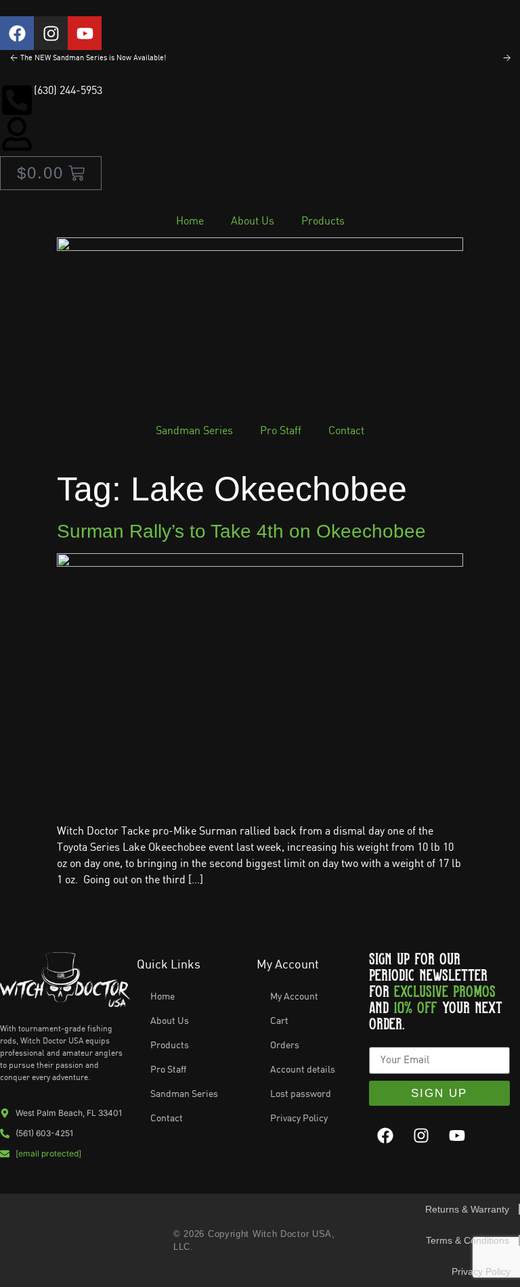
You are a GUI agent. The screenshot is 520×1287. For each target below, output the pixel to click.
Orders (284, 1045)
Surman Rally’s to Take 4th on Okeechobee (241, 531)
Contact (346, 431)
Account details (302, 1070)
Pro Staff (280, 431)
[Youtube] (85, 33)
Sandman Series (194, 431)
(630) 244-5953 (68, 91)
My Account (294, 997)
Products (323, 221)
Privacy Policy (299, 1118)
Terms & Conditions (467, 1240)
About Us (252, 221)
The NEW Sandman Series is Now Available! (93, 58)
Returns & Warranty (467, 1209)
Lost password (300, 1094)
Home (190, 221)
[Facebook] (17, 33)
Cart (279, 1021)
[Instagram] (51, 33)
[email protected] (48, 1153)
